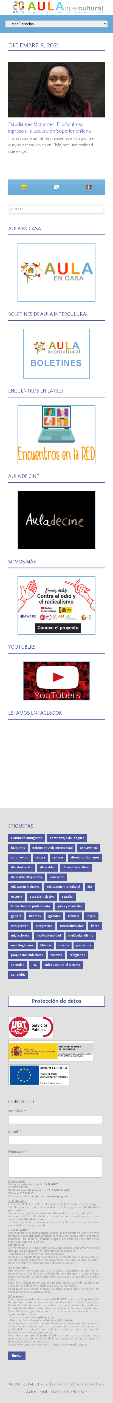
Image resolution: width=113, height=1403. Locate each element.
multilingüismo (22, 945)
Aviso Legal (36, 1392)
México (45, 945)
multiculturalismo (81, 935)
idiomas (35, 916)
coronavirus (19, 857)
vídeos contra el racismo (62, 965)
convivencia (89, 848)
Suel (80, 1392)
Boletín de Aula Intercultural (52, 848)
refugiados (77, 955)
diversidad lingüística (26, 877)
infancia (73, 916)
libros (95, 926)
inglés (91, 916)
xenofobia (18, 975)
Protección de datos (56, 1001)
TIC (34, 965)
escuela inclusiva (42, 896)
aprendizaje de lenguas (67, 838)
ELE (89, 887)
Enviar (17, 1356)
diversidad (47, 867)
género (16, 916)
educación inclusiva (25, 887)
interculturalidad (72, 926)
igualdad (54, 916)
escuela (16, 896)
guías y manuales (70, 906)
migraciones (20, 935)
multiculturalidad (49, 935)
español (68, 896)
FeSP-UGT (30, 1384)
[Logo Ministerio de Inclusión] (51, 1060)
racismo (56, 955)
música (63, 945)
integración (44, 926)
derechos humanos (85, 857)
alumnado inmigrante (27, 838)
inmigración (20, 926)
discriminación (22, 867)
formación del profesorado (30, 906)
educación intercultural (63, 887)
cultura (40, 857)
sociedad (17, 965)
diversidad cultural (76, 867)
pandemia (83, 945)
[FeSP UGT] (31, 1037)
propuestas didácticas (27, 955)
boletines (18, 848)
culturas (58, 857)
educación (56, 877)
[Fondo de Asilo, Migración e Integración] (38, 1085)
